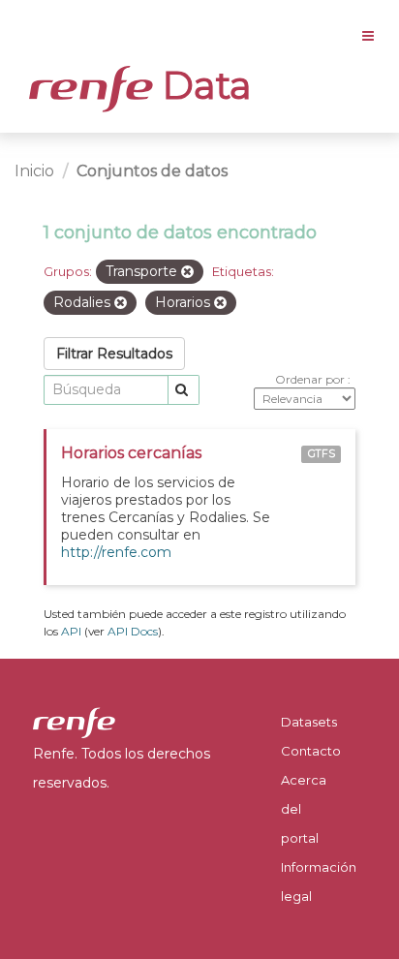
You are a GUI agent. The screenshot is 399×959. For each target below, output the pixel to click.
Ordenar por (311, 379)
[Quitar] (187, 272)
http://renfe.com (116, 552)
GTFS (321, 454)
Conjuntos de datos (152, 171)
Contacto (311, 750)
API (71, 631)
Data (202, 85)
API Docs (132, 631)
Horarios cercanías (131, 453)
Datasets (309, 721)
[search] (184, 390)
